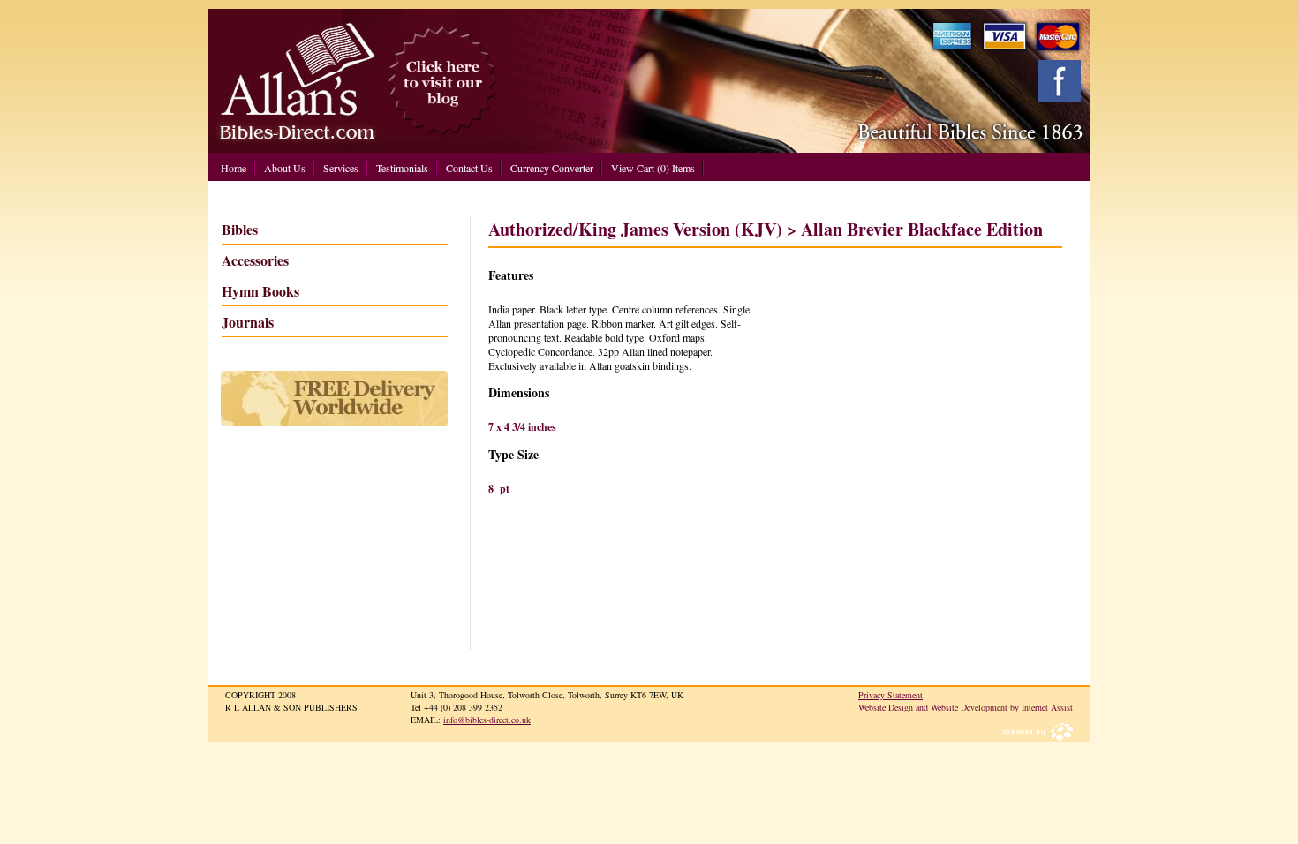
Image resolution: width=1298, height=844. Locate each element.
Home (233, 168)
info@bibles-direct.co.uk (487, 719)
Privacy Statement (890, 695)
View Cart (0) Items (653, 168)
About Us (285, 168)
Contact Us (469, 168)
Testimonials (402, 168)
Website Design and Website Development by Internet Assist (965, 707)
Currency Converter (551, 168)
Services (340, 168)
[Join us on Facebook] (1059, 81)
